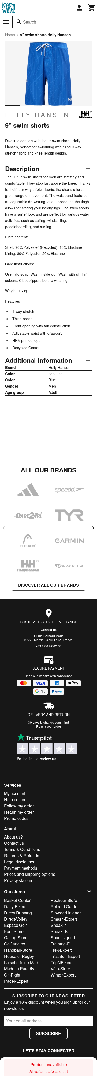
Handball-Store (18, 950)
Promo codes (16, 818)
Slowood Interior (66, 913)
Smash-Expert (64, 919)
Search (29, 22)
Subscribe (48, 1033)
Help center (14, 800)
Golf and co (14, 944)
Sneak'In (59, 925)
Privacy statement (20, 880)
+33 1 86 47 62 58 (48, 646)
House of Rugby (19, 956)
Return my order (19, 812)
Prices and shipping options (29, 874)
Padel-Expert (16, 981)
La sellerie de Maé (21, 962)
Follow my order (19, 806)
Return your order (48, 726)
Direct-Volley (15, 919)
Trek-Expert (61, 950)
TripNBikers (61, 962)
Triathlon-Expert (65, 956)
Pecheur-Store (64, 900)
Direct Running (18, 913)
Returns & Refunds (21, 855)
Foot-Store (14, 931)
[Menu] (6, 22)
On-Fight (12, 975)
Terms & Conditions (22, 849)
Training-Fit (61, 944)
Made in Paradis (19, 969)
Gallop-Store (15, 938)
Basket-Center (17, 900)
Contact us (49, 630)
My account (14, 793)
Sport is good (63, 938)
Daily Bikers (15, 906)
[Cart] (92, 8)
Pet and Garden (65, 906)
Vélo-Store (60, 969)
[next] (93, 527)
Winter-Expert (63, 975)
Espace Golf (15, 925)
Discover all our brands (48, 585)
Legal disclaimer (19, 862)
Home (10, 34)
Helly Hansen (37, 115)
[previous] (3, 527)
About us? (13, 837)
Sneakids (59, 931)
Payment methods (20, 868)
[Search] (19, 22)
